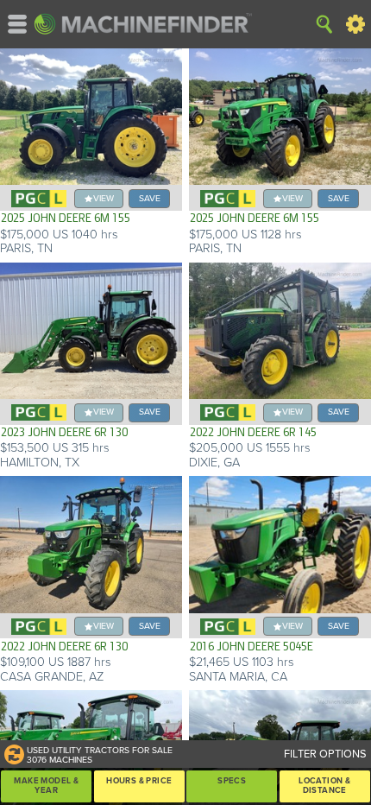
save (149, 198)
